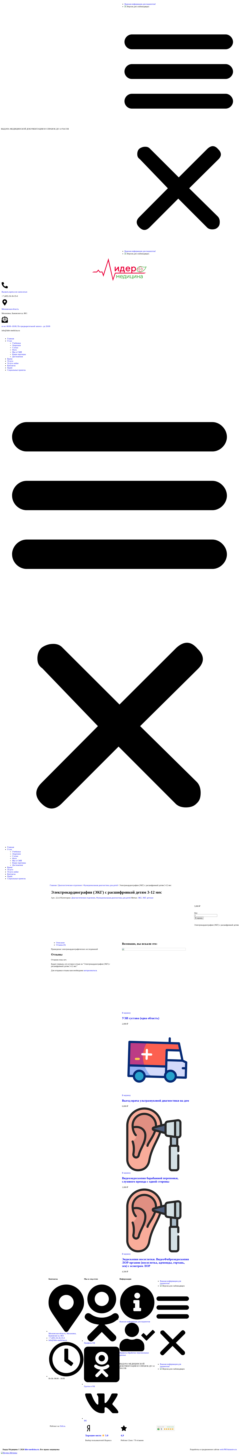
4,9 (122, 1435)
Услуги (10, 361)
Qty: (196, 913)
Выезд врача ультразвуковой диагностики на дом (155, 1100)
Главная (10, 339)
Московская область (10, 309)
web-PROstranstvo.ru (228, 1449)
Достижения (17, 357)
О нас (9, 341)
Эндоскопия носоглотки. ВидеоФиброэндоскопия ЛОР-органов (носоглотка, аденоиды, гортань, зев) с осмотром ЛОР (155, 1263)
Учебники (16, 343)
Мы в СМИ (17, 352)
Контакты (11, 365)
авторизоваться (90, 970)
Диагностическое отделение (70, 885)
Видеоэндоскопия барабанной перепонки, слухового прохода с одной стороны (150, 1180)
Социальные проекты (16, 370)
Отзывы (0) (61, 945)
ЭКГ (139, 898)
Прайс (10, 368)
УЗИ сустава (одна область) (140, 1018)
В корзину (199, 918)
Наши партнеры (19, 354)
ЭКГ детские (147, 898)
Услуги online (13, 363)
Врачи (9, 359)
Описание (60, 943)
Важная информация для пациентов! (140, 4)
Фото (14, 350)
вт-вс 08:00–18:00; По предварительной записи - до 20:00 (26, 326)
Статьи (15, 348)
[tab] (88, 943)
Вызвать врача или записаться (14, 292)
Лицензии (16, 345)
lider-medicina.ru (32, 1449)
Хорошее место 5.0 (96, 1435)
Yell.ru (62, 1426)
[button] (179, 129)
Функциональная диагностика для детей (100, 885)
